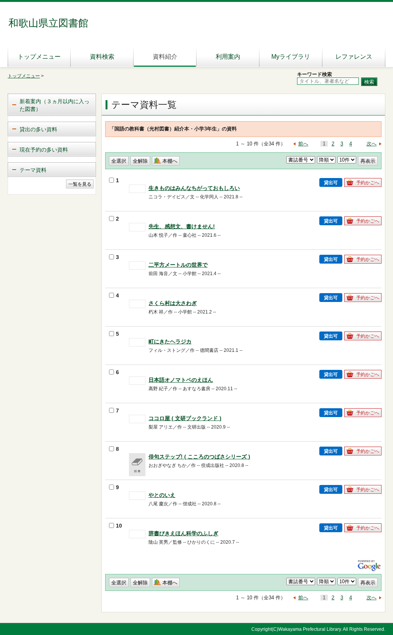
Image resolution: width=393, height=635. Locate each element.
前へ (303, 144)
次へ (371, 144)
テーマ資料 (33, 170)
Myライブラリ (290, 56)
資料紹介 (165, 56)
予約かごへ (367, 182)
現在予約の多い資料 (44, 150)
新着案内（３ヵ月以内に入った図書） (54, 105)
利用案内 (228, 56)
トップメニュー (39, 56)
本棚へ (169, 161)
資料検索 (102, 56)
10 (119, 526)
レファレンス (353, 56)
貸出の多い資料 (38, 129)
